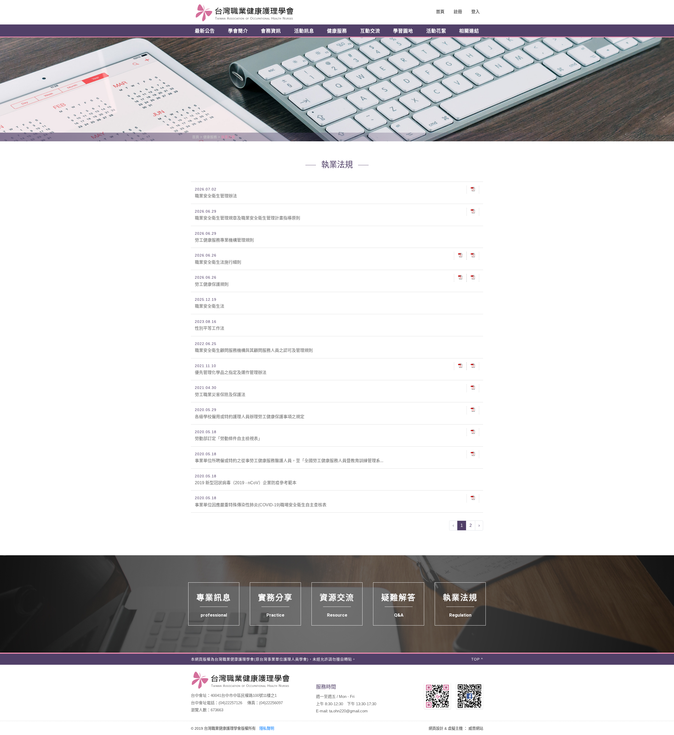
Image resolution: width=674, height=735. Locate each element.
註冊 (458, 11)
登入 (475, 11)
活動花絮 (436, 31)
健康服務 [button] (337, 31)
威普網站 (475, 728)
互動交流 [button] (370, 31)
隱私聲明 (266, 728)
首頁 (440, 11)
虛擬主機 (455, 728)
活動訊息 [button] (304, 31)
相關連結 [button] (469, 31)
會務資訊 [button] (271, 31)
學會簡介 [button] (238, 31)
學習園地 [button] (403, 31)
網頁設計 (436, 728)
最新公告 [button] (205, 31)
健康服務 (210, 137)
